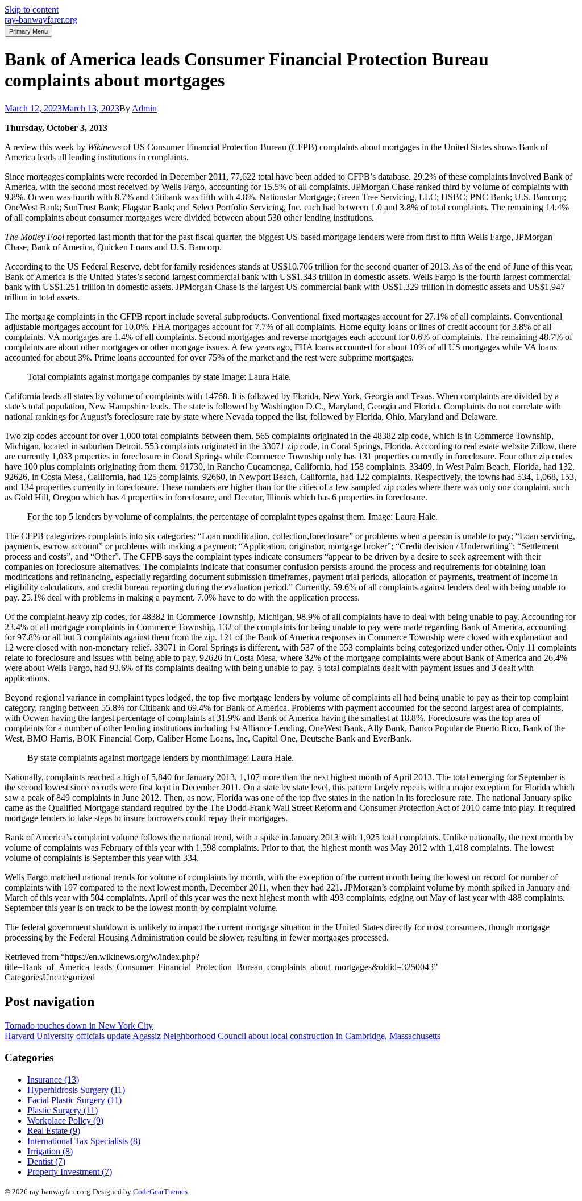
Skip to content (32, 9)
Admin (144, 108)
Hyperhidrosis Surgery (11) (76, 1090)
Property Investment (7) (69, 1172)
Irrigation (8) (50, 1151)
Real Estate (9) (53, 1131)
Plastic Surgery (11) (62, 1110)
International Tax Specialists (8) (83, 1141)
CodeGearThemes (160, 1191)
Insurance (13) (53, 1079)
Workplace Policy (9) (65, 1120)
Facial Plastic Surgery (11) (74, 1100)
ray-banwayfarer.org (41, 19)
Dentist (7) (46, 1161)
